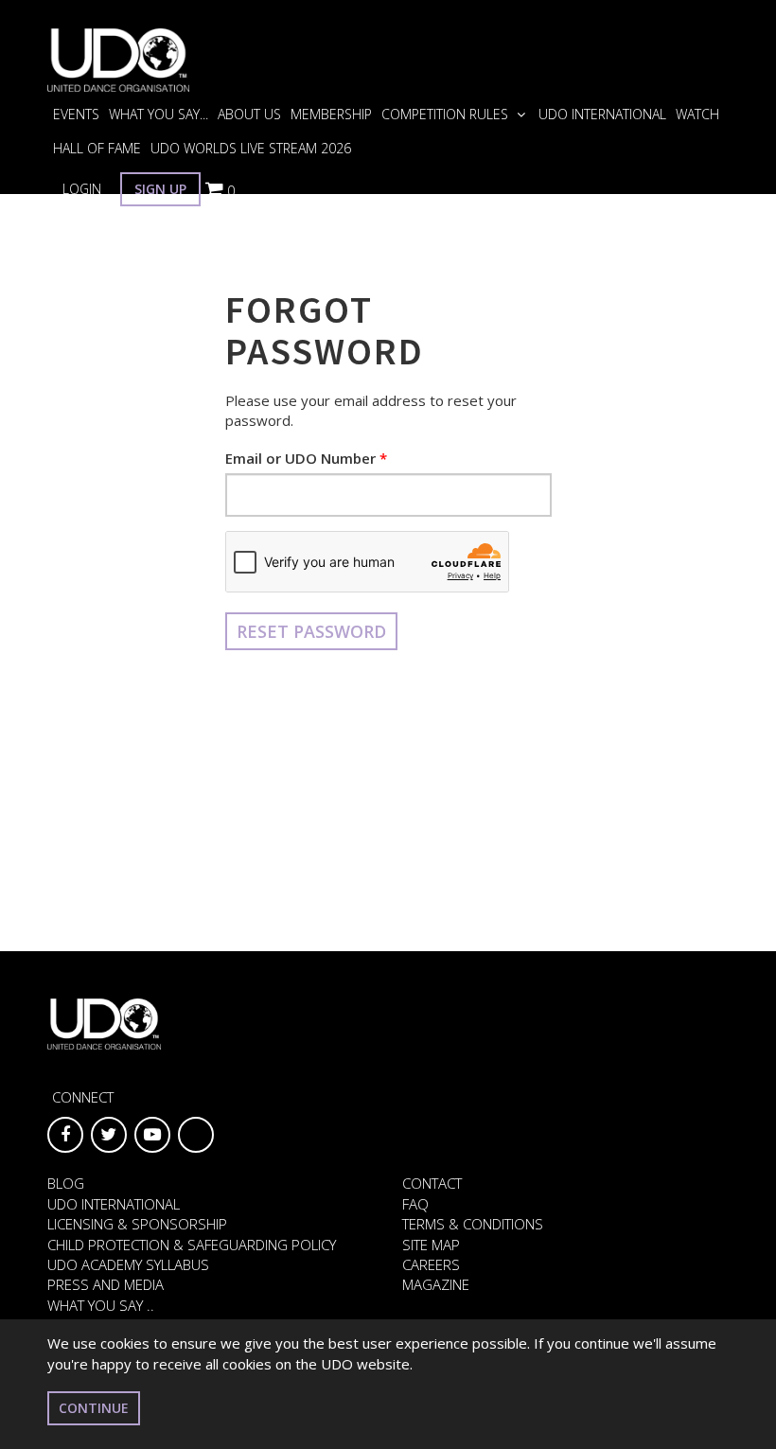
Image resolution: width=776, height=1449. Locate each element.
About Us (249, 114)
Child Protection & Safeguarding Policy (191, 1244)
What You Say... (158, 114)
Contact (432, 1183)
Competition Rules (446, 114)
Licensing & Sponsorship (137, 1223)
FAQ (415, 1203)
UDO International (602, 114)
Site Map (431, 1244)
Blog (65, 1183)
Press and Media (105, 1284)
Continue (94, 1408)
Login (81, 189)
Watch (697, 114)
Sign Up (160, 189)
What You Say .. (100, 1305)
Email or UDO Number (300, 458)
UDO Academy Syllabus (128, 1264)
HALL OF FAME (97, 148)
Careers (431, 1264)
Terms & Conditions (472, 1223)
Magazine (435, 1284)
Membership (331, 114)
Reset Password (311, 631)
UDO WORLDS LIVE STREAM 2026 (250, 148)
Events (76, 114)
